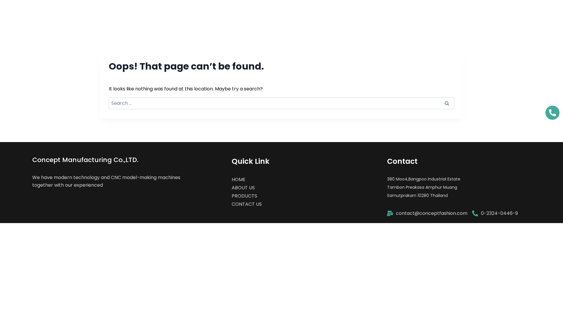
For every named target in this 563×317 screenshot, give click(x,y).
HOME (376, 13)
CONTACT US (518, 13)
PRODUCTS (466, 13)
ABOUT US (418, 13)
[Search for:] (281, 103)
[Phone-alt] (552, 113)
